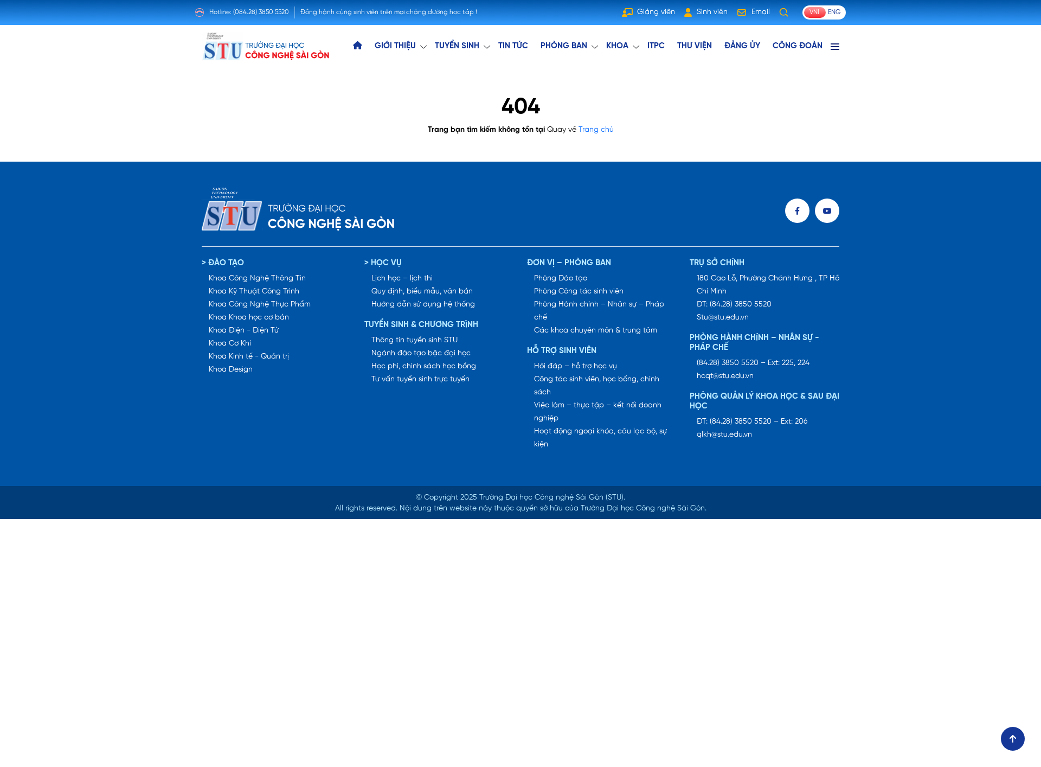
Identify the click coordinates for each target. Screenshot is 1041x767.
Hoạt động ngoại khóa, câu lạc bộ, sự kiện (600, 438)
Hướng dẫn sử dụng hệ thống (423, 305)
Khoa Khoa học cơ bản (249, 318)
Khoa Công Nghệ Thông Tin (257, 278)
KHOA (617, 46)
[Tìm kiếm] (784, 12)
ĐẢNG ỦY (742, 46)
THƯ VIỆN (694, 46)
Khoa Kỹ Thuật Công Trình (254, 291)
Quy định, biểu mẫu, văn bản (422, 291)
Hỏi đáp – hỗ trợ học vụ (575, 366)
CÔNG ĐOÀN (797, 46)
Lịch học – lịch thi (402, 278)
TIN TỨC (513, 46)
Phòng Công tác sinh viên (579, 291)
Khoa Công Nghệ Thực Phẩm (260, 305)
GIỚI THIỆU (395, 46)
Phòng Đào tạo (560, 278)
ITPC (656, 46)
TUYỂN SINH (457, 46)
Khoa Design (231, 370)
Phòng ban (564, 46)
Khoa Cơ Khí (230, 344)
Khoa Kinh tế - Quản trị (249, 357)
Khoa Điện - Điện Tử (244, 331)
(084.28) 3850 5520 (261, 12)
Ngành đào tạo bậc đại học (421, 353)
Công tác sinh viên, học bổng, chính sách (596, 386)
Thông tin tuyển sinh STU (414, 340)
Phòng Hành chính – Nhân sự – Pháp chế (599, 311)
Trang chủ (596, 130)
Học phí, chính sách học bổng (423, 366)
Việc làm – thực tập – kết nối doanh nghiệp (597, 412)
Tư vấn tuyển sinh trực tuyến (420, 379)
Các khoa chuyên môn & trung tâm (595, 331)
